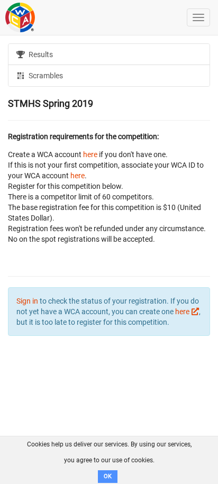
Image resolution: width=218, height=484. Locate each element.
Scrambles (45, 75)
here (90, 154)
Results (40, 54)
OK (108, 476)
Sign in (27, 301)
